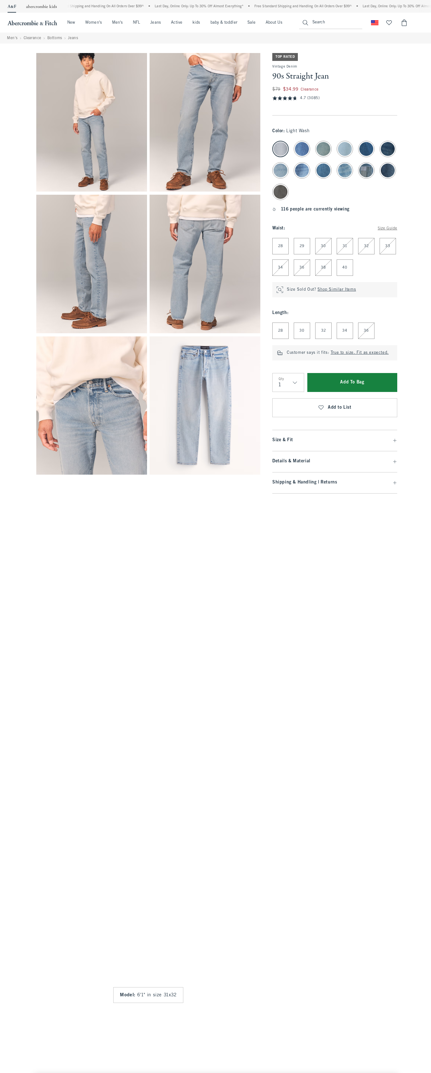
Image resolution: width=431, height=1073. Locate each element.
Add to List (339, 408)
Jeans (155, 23)
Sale (251, 23)
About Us (274, 23)
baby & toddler (223, 23)
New (71, 23)
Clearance (32, 38)
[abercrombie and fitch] (32, 23)
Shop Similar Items (336, 290)
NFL (136, 23)
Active (176, 23)
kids (196, 23)
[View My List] (389, 23)
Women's (93, 23)
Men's (117, 23)
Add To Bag (352, 382)
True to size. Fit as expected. (360, 353)
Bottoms (54, 38)
